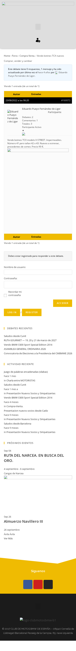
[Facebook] (27, 584)
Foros (15, 55)
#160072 (65, 100)
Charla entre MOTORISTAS (20, 380)
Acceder (62, 303)
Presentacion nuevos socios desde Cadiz (26, 410)
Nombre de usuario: (15, 267)
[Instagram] (48, 584)
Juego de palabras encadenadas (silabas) (26, 371)
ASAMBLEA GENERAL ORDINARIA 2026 (25, 349)
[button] (38, 27)
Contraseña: (10, 278)
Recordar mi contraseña (15, 293)
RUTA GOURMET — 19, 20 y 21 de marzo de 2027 (30, 340)
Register (32, 312)
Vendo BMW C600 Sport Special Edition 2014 (28, 344)
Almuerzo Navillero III (23, 521)
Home (7, 55)
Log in (12, 312)
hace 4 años (44, 72)
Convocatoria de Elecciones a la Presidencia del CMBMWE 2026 (38, 353)
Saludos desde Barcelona (17, 423)
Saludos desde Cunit (15, 336)
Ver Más (8, 538)
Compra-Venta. (27, 55)
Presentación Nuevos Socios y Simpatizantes (30, 393)
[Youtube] (38, 584)
